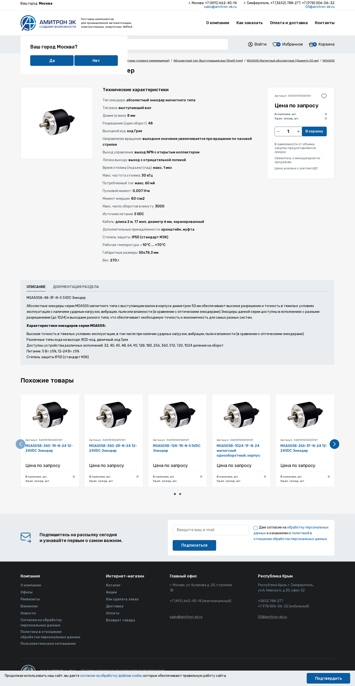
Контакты (324, 23)
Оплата (112, 613)
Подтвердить (328, 678)
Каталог (113, 585)
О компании (217, 23)
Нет (96, 60)
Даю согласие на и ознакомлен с (291, 533)
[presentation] (20, 444)
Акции (111, 592)
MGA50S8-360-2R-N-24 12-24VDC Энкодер (113, 448)
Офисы (27, 592)
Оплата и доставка (289, 23)
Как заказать (249, 23)
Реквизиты (30, 599)
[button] (175, 494)
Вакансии (29, 606)
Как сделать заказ (122, 599)
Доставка (114, 606)
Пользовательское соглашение (48, 644)
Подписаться (194, 545)
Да (52, 60)
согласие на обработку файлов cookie (111, 676)
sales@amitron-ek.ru (220, 7)
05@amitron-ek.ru (319, 7)
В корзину (314, 131)
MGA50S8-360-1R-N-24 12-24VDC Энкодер (49, 448)
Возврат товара (120, 620)
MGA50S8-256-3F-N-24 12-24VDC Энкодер (303, 448)
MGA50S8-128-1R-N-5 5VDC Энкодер (176, 448)
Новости (28, 613)
